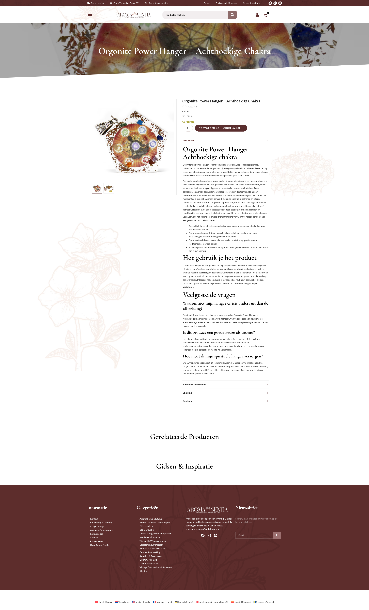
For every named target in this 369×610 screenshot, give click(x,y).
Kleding (143, 571)
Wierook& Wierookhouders (153, 541)
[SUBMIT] (277, 535)
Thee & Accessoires (149, 563)
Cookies (94, 537)
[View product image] (97, 188)
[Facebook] (270, 3)
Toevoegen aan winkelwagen (221, 128)
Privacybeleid (96, 541)
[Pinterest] (280, 3)
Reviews (187, 401)
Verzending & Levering (101, 522)
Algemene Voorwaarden (102, 530)
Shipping (187, 392)
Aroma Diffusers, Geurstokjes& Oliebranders (155, 524)
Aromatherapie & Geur (151, 518)
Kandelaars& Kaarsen (150, 537)
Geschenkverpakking (150, 552)
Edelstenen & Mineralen (151, 544)
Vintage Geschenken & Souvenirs (156, 567)
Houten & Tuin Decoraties (152, 548)
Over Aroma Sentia (99, 545)
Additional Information (194, 384)
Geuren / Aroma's (148, 559)
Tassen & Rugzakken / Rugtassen (156, 533)
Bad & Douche (147, 529)
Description (189, 140)
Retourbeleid (96, 533)
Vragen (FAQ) (97, 526)
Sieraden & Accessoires (151, 556)
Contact (94, 518)
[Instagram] (275, 3)
